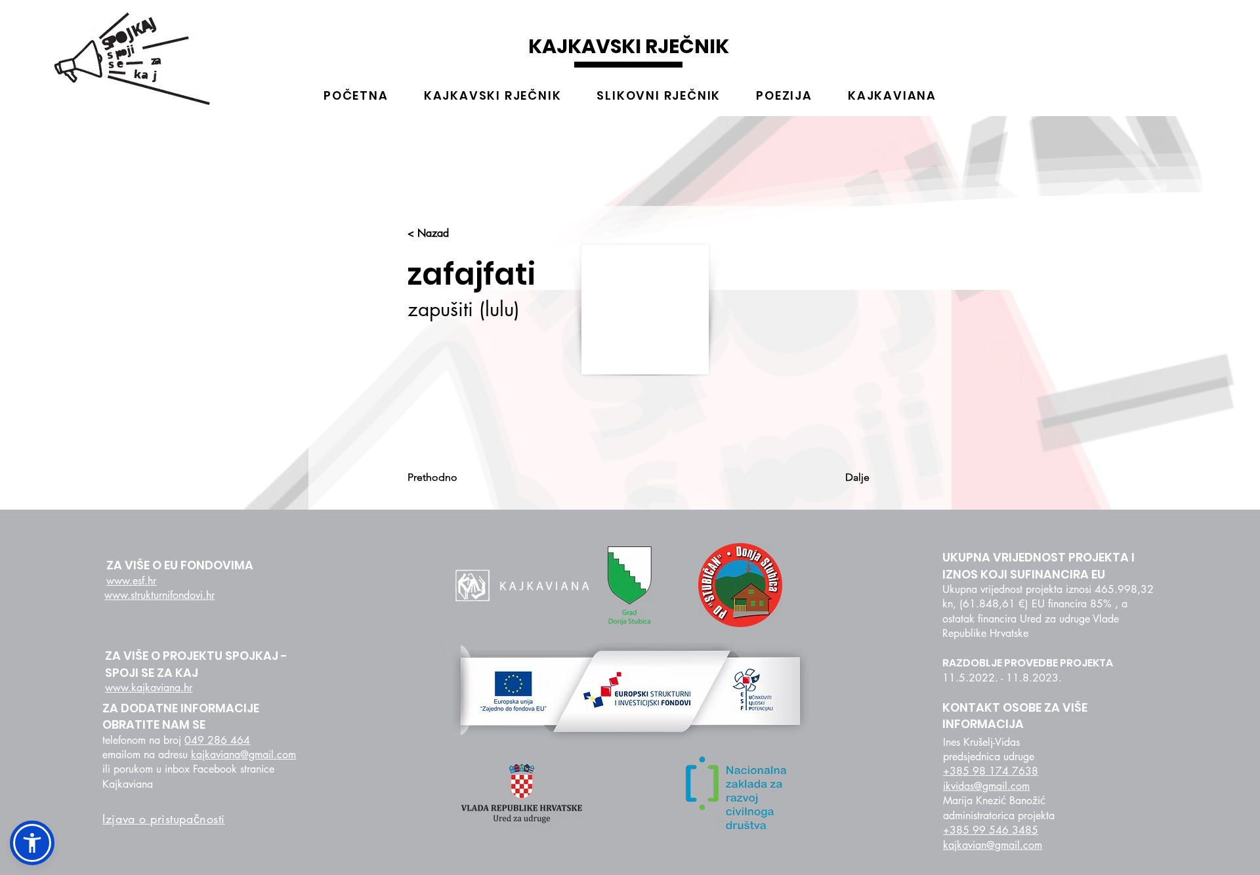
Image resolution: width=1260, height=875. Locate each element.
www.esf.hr (131, 581)
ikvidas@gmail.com (986, 786)
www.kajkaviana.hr (148, 688)
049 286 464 (217, 740)
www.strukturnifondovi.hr (159, 595)
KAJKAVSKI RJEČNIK (628, 46)
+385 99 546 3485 (990, 830)
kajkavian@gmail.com (992, 845)
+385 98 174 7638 (990, 771)
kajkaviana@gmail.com (243, 755)
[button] (32, 843)
